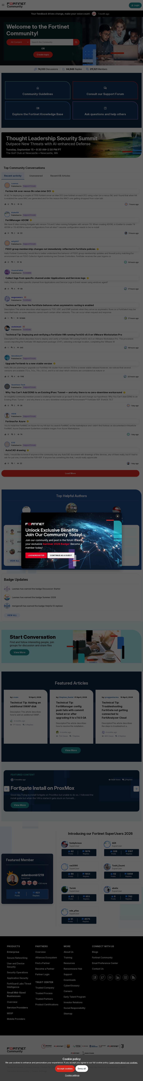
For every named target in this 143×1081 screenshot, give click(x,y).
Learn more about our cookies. (123, 1062)
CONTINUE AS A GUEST (61, 555)
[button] (71, 1075)
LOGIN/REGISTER (36, 555)
